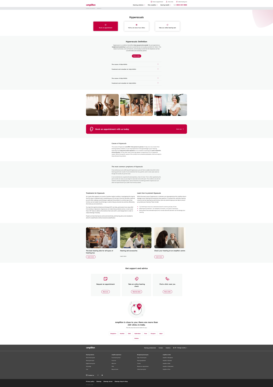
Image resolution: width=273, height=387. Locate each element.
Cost (87, 369)
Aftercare (114, 363)
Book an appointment (105, 28)
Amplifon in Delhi (166, 363)
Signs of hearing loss (141, 357)
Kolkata (137, 338)
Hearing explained (141, 360)
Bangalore (113, 333)
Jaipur (161, 333)
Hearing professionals (150, 348)
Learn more (91, 257)
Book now (105, 292)
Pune (145, 333)
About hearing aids (90, 357)
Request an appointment (143, 366)
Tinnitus (139, 363)
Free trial (114, 360)
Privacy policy (90, 381)
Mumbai (122, 333)
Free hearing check (116, 357)
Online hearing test (141, 369)
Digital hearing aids (90, 363)
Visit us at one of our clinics (136, 28)
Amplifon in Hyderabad (168, 366)
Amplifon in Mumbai (167, 360)
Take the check (136, 292)
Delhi (129, 333)
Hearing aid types (90, 360)
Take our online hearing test (167, 28)
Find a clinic (136, 56)
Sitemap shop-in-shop (121, 381)
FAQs (113, 366)
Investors (168, 348)
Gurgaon (153, 333)
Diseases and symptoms (90, 8)
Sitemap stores (107, 381)
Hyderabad (137, 333)
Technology (88, 366)
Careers (161, 348)
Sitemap (98, 381)
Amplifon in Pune (166, 369)
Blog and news (115, 369)
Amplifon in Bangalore (168, 357)
